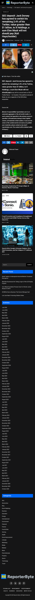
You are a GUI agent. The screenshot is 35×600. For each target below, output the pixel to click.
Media (3, 545)
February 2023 (5, 415)
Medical (4, 547)
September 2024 (6, 365)
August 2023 (5, 399)
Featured (4, 524)
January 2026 (5, 323)
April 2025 (4, 347)
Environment (5, 521)
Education (4, 513)
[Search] (32, 3)
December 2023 (6, 389)
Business (4, 511)
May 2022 (4, 439)
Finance (4, 526)
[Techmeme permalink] (2, 76)
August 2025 (5, 336)
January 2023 (5, 418)
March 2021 (5, 475)
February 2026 (5, 320)
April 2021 (4, 473)
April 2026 (4, 315)
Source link (5, 107)
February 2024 (5, 383)
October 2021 (5, 457)
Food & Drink (5, 529)
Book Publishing (6, 508)
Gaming (4, 532)
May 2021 (4, 470)
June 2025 (4, 341)
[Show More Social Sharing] (31, 44)
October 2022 (5, 425)
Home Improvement (7, 537)
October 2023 (5, 394)
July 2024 (4, 370)
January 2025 (5, 354)
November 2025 (6, 328)
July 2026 (4, 307)
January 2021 (5, 481)
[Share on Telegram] (25, 44)
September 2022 (6, 428)
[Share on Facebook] (5, 44)
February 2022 (5, 446)
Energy (4, 516)
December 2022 (6, 420)
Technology (6, 11)
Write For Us (28, 591)
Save (20, 44)
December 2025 (6, 326)
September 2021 (6, 460)
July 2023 (4, 402)
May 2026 (4, 312)
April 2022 (4, 441)
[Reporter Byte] (18, 2)
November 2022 (6, 423)
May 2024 (4, 375)
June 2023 (4, 404)
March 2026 (5, 318)
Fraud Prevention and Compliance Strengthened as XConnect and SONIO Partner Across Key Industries (17, 218)
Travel (3, 563)
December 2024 (6, 357)
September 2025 (6, 333)
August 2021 (5, 462)
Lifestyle (4, 540)
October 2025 (5, 331)
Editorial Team (10, 40)
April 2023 (4, 410)
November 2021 (6, 454)
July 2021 (4, 465)
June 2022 (4, 436)
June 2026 (4, 310)
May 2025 (4, 344)
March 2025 (5, 349)
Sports (3, 558)
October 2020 (5, 489)
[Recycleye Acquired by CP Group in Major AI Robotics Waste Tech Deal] (17, 173)
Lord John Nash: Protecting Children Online (13, 295)
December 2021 (6, 452)
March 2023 (5, 412)
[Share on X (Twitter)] (13, 44)
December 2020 (6, 483)
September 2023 (6, 397)
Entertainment (6, 519)
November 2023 (6, 391)
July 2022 (4, 433)
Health (3, 534)
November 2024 (6, 360)
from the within (16, 76)
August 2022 (5, 431)
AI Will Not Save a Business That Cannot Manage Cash (16, 292)
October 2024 (5, 362)
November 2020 (6, 486)
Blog (3, 505)
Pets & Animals (6, 553)
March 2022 (5, 444)
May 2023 (4, 407)
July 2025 (4, 339)
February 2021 (5, 478)
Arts (3, 500)
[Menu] (3, 3)
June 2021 (4, 468)
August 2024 (5, 368)
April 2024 (4, 378)
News (3, 550)
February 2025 (5, 352)
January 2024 (5, 386)
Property (4, 555)
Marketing (4, 542)
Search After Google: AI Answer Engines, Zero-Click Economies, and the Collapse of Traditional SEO (17, 250)
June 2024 (4, 373)
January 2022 (5, 449)
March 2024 (5, 381)
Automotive (5, 503)
